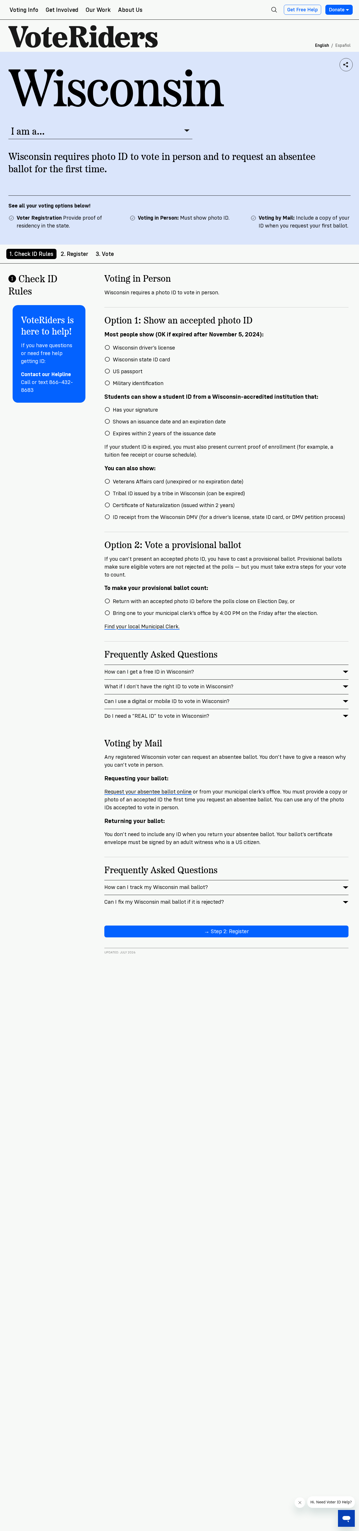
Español (343, 45)
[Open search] (274, 9)
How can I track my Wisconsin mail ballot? (156, 887)
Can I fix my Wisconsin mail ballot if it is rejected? (164, 902)
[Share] (346, 64)
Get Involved (62, 10)
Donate (337, 10)
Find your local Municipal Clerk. (142, 627)
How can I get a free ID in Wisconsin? (149, 672)
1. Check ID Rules (31, 254)
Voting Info (23, 10)
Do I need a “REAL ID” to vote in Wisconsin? (156, 716)
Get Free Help (302, 10)
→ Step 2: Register (226, 931)
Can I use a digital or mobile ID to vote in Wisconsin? (166, 701)
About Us (130, 10)
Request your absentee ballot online (148, 792)
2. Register (74, 254)
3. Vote (105, 254)
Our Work (98, 10)
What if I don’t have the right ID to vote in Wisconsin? (168, 687)
